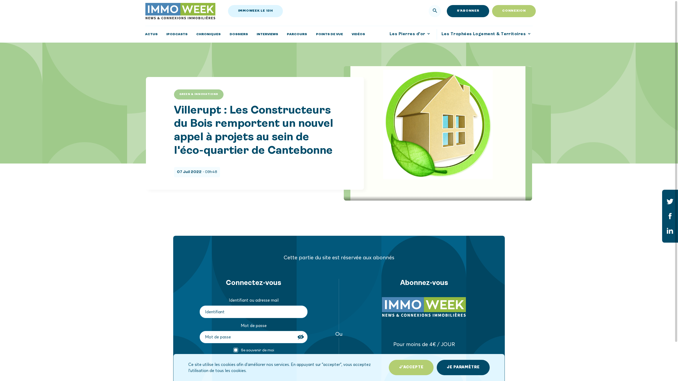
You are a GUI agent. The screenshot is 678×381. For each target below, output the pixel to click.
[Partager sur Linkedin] (670, 231)
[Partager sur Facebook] (670, 216)
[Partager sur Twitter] (670, 201)
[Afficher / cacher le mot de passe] (301, 337)
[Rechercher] (435, 11)
